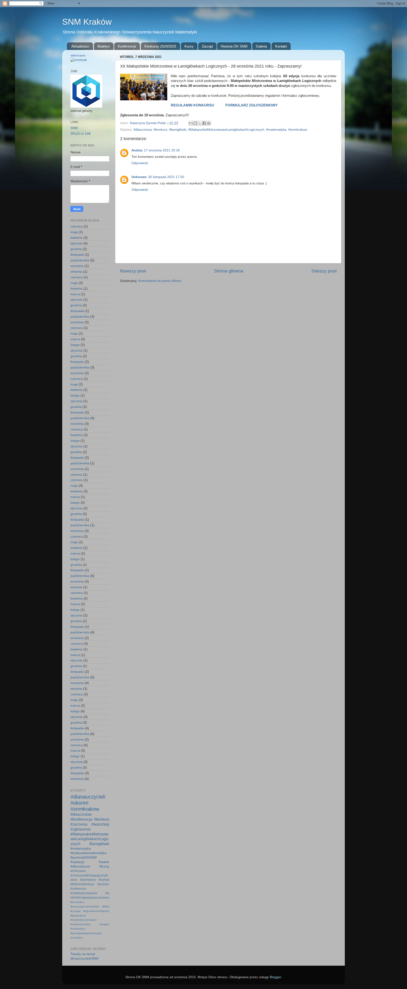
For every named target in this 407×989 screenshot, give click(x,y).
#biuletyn (103, 884)
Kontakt (281, 46)
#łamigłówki (177, 129)
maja (74, 232)
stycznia (76, 243)
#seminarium (77, 928)
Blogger (275, 977)
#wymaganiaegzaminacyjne (86, 933)
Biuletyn (104, 46)
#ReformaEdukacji (82, 884)
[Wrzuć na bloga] (195, 123)
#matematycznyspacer (83, 919)
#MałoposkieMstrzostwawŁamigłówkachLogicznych (226, 129)
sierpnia (76, 271)
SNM (74, 128)
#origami (104, 924)
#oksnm (79, 803)
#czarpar (75, 911)
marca (75, 294)
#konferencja (81, 819)
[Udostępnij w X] (199, 123)
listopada (77, 254)
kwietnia (76, 237)
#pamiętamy (88, 879)
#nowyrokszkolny (80, 924)
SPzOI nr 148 (80, 133)
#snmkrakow (297, 129)
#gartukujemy (78, 915)
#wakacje (77, 862)
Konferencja (78, 888)
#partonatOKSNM (83, 857)
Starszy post (324, 270)
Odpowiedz (139, 163)
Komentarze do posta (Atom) (159, 281)
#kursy (104, 866)
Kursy (189, 46)
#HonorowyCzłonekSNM (84, 906)
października (79, 260)
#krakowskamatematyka (88, 853)
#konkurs (160, 129)
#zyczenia (78, 824)
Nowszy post (133, 270)
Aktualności (80, 46)
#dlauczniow (143, 129)
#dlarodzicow (80, 866)
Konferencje (127, 46)
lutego (75, 345)
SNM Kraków (87, 22)
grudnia (76, 249)
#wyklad (104, 879)
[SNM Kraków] (78, 60)
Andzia (136, 150)
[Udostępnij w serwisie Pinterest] (208, 123)
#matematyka (276, 129)
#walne (104, 862)
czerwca (76, 226)
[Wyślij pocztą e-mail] (190, 123)
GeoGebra (76, 937)
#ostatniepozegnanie (84, 893)
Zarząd (207, 46)
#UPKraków (78, 871)
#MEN (105, 906)
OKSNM (75, 897)
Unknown (139, 177)
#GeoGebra (77, 902)
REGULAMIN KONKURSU (192, 105)
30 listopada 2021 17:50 (166, 177)
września (77, 266)
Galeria (261, 46)
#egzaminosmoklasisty (96, 911)
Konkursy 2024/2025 (160, 46)
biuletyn (104, 897)
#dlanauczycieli (87, 797)
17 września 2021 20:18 (162, 150)
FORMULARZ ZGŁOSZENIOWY (251, 105)
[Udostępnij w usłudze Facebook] (204, 123)
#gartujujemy (90, 897)
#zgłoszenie (80, 829)
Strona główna (228, 270)
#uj (107, 893)
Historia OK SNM (234, 46)
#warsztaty (100, 824)
